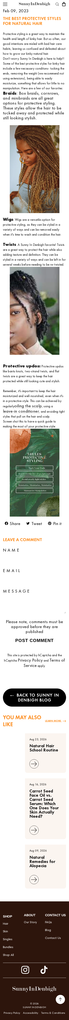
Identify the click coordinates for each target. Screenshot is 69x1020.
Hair (5, 923)
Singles (7, 939)
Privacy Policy (30, 660)
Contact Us (53, 938)
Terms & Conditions (53, 1013)
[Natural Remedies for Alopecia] (12, 850)
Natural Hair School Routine (43, 748)
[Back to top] (60, 1000)
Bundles (8, 947)
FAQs (48, 922)
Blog (48, 930)
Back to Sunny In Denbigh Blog (37, 697)
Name (11, 550)
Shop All (8, 955)
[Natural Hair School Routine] (12, 738)
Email (12, 570)
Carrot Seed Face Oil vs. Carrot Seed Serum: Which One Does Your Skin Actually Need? (44, 803)
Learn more (53, 720)
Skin (5, 931)
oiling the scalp (28, 405)
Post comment (34, 640)
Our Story (30, 922)
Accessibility (30, 1013)
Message (17, 591)
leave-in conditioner (21, 411)
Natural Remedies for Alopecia (42, 861)
